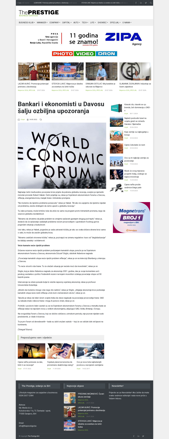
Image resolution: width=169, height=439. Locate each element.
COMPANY (54, 22)
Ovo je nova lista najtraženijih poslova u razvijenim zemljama (60, 363)
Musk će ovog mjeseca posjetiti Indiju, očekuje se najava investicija (135, 174)
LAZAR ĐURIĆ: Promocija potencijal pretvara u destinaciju (51, 3)
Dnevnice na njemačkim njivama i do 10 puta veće (90, 363)
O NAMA (126, 22)
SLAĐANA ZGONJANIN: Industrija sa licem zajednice (101, 85)
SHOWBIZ (102, 22)
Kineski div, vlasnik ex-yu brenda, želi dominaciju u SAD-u (137, 107)
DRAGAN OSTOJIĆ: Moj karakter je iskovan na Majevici (66, 85)
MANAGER (41, 22)
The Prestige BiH (33, 436)
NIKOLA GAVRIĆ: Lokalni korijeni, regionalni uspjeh (133, 85)
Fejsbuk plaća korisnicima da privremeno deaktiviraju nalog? (31, 363)
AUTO (75, 22)
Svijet (23, 119)
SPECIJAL (114, 22)
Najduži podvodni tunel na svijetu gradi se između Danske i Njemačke (135, 121)
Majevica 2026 (23, 90)
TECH (84, 22)
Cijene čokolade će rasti (134, 145)
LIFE (92, 22)
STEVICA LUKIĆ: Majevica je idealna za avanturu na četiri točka (100, 3)
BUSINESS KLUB (26, 22)
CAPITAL (66, 22)
